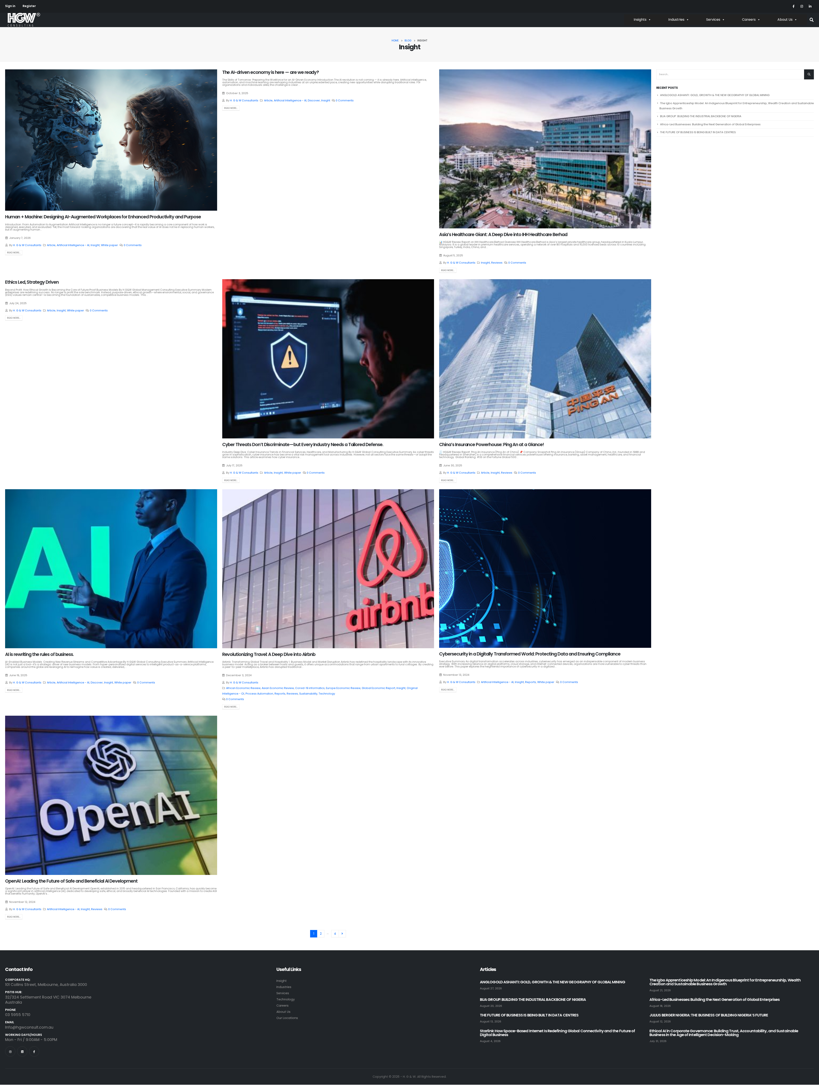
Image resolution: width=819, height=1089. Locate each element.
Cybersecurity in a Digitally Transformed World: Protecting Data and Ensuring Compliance (529, 654)
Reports (279, 693)
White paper (109, 245)
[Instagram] (801, 6)
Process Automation (259, 693)
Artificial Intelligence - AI (73, 245)
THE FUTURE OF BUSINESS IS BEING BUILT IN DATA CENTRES (698, 132)
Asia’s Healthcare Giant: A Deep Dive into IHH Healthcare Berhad (503, 234)
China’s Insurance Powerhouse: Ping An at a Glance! (491, 444)
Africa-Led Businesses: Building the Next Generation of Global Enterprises (710, 124)
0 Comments (133, 245)
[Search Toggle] (811, 20)
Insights (640, 19)
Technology (327, 693)
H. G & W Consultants (27, 245)
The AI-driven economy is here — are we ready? (270, 72)
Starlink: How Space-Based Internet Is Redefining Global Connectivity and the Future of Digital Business (557, 1032)
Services (713, 19)
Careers (749, 19)
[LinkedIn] (810, 6)
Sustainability (308, 693)
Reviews (496, 262)
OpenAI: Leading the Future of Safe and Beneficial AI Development (71, 881)
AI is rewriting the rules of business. (39, 654)
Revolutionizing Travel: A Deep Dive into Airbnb (269, 654)
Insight (95, 245)
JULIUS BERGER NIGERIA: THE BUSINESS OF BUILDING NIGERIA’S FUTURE (708, 1015)
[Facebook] (793, 6)
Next (342, 933)
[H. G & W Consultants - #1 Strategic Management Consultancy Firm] (23, 20)
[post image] (111, 140)
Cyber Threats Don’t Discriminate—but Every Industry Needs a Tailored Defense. (302, 444)
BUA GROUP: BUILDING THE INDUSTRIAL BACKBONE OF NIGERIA (700, 116)
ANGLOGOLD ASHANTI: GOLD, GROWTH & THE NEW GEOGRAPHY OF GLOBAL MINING (715, 95)
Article (51, 245)
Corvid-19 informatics (310, 688)
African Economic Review (243, 688)
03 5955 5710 (17, 1014)
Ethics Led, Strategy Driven (32, 282)
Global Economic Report (378, 688)
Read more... (13, 252)
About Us (785, 19)
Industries (676, 19)
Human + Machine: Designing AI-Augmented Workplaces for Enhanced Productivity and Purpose (103, 217)
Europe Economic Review (343, 688)
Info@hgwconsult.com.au (29, 1027)
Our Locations (287, 1018)
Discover (314, 100)
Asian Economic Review (278, 688)
